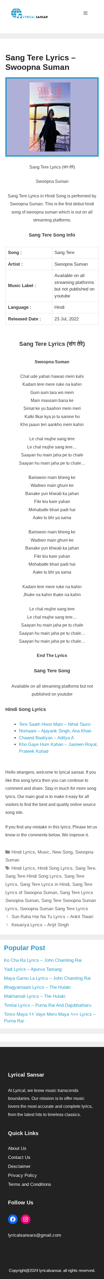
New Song (62, 852)
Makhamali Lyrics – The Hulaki (34, 996)
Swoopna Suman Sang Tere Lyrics (54, 908)
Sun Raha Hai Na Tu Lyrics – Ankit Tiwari (52, 916)
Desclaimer (19, 1166)
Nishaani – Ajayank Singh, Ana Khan (55, 730)
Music (44, 852)
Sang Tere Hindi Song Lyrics (33, 876)
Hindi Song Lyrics (55, 868)
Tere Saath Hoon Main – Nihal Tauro (54, 724)
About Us (17, 1148)
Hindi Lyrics (23, 852)
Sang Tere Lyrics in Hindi (45, 884)
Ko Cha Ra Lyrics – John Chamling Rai (43, 960)
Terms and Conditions (29, 1184)
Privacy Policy (22, 1175)
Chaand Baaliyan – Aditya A (46, 737)
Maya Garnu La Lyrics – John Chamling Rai (47, 978)
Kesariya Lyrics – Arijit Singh (40, 924)
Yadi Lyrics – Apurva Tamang (33, 969)
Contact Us (19, 1157)
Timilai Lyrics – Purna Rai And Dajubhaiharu (47, 1005)
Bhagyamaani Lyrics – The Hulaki (37, 987)
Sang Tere (85, 868)
